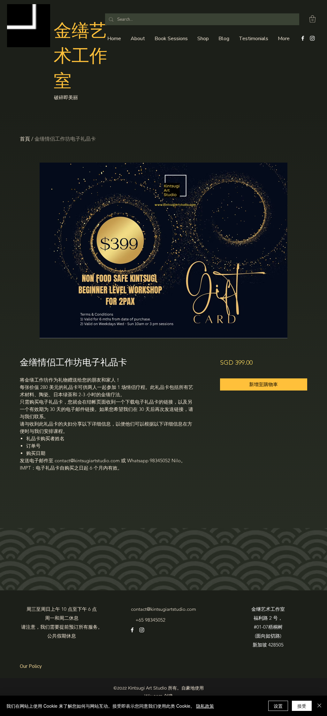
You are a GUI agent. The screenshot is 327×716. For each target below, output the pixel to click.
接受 (301, 706)
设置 (278, 706)
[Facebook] (303, 38)
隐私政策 (205, 706)
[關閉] (319, 706)
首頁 (25, 139)
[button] (312, 19)
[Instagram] (312, 38)
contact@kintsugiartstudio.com (163, 609)
